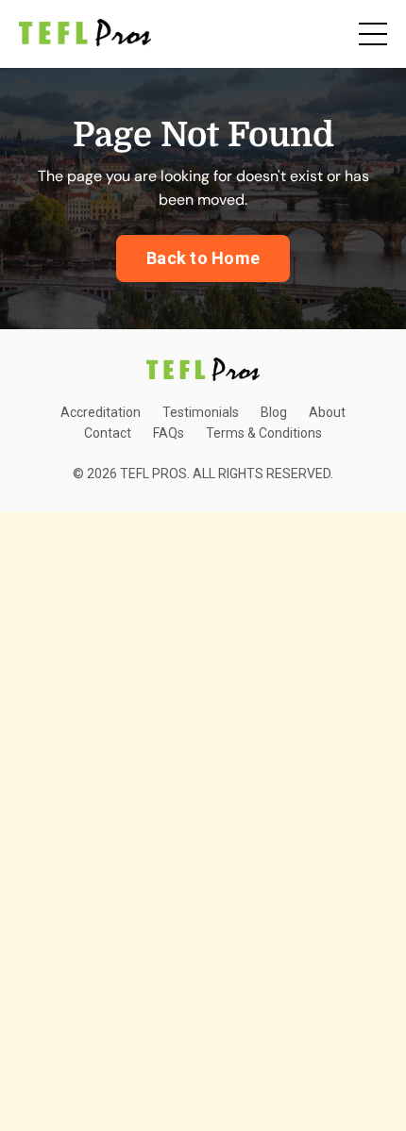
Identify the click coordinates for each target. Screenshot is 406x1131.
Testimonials (200, 412)
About (327, 412)
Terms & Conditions (264, 433)
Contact (107, 433)
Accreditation (100, 412)
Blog (274, 412)
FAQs (168, 433)
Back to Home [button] (203, 258)
